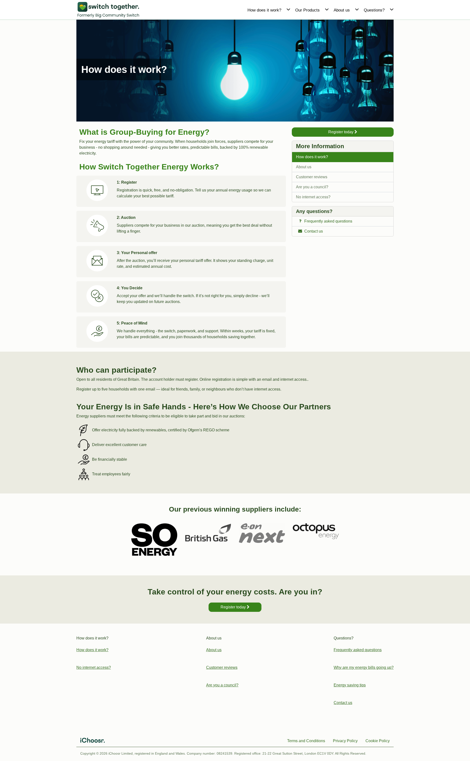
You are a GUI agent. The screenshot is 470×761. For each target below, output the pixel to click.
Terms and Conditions (306, 741)
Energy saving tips (350, 685)
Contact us (343, 703)
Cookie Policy (377, 741)
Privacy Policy (345, 741)
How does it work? (312, 157)
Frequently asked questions (358, 650)
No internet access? (313, 197)
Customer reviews (311, 177)
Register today (341, 132)
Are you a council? (312, 187)
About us (303, 167)
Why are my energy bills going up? (364, 667)
